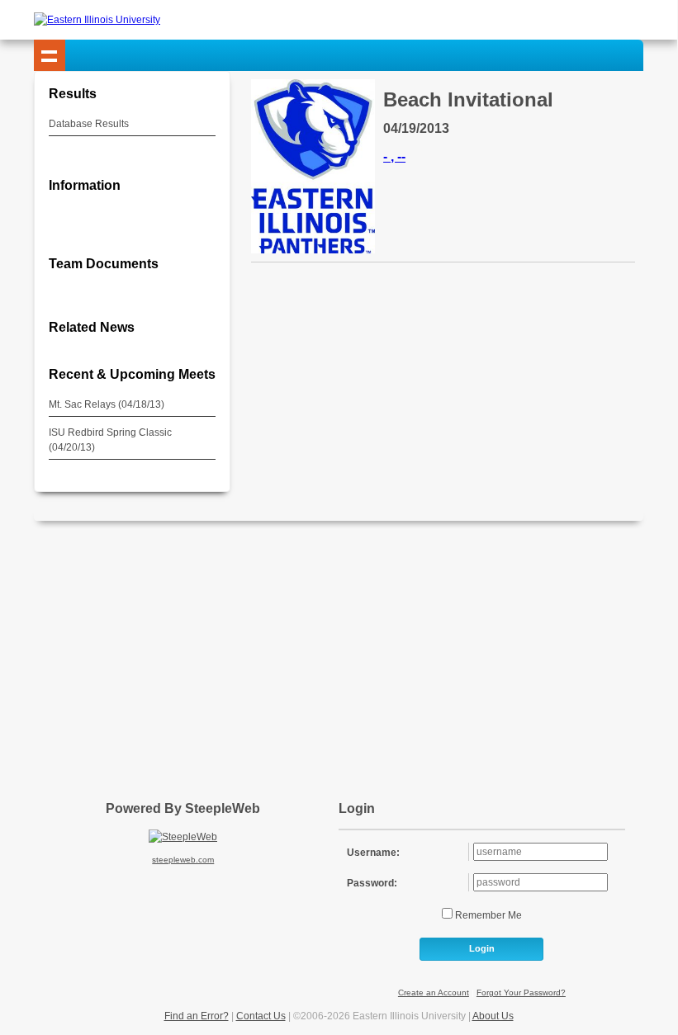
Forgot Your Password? (521, 992)
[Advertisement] (356, 652)
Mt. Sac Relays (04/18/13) (106, 404)
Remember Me (487, 915)
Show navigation (49, 55)
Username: (373, 852)
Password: (372, 883)
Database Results (89, 124)
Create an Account (433, 992)
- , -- (394, 156)
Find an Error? (196, 1016)
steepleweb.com (183, 859)
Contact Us (261, 1016)
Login (482, 948)
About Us (493, 1016)
